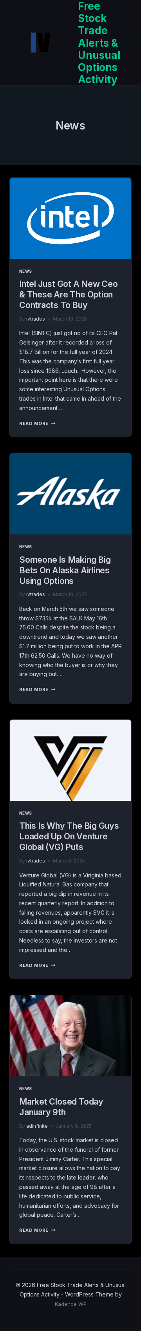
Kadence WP (71, 1304)
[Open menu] (127, 43)
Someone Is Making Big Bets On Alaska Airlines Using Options (64, 570)
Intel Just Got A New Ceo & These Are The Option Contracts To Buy (68, 294)
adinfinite (37, 1126)
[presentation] (70, 218)
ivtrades (35, 319)
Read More (37, 423)
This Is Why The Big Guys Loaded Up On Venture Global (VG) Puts (69, 836)
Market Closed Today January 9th (61, 1106)
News (25, 271)
